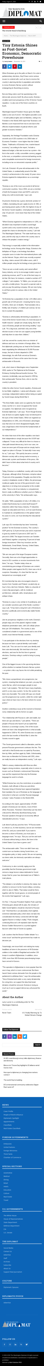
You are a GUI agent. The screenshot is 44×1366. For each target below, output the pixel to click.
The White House (10, 1215)
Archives (7, 1262)
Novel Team (6, 1013)
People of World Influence (13, 1115)
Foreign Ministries (10, 1151)
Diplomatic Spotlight (11, 1118)
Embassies (8, 1144)
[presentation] (36, 27)
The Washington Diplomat (18, 36)
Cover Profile (8, 1111)
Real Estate (8, 1197)
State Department (10, 1222)
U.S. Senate (8, 1233)
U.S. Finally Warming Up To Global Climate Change (32, 1014)
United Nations (9, 1147)
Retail (6, 1183)
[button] (41, 21)
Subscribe (7, 1265)
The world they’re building (14, 30)
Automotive (8, 1173)
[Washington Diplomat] (22, 12)
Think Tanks (8, 1154)
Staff (5, 1258)
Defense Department (11, 1226)
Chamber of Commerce (12, 1157)
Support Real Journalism (13, 1272)
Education (7, 1190)
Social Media (8, 1248)
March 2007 (32, 36)
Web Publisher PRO (15, 1362)
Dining (6, 1180)
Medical (7, 1176)
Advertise (7, 1255)
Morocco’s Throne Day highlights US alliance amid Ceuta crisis (21, 1066)
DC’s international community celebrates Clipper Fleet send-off (21, 1086)
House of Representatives (13, 1219)
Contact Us (8, 1251)
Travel (6, 1200)
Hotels (6, 1186)
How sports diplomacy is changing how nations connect (21, 1074)
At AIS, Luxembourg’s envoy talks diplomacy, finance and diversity (22, 1059)
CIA (5, 1229)
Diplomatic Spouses (11, 1287)
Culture (6, 1193)
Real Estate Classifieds (12, 1128)
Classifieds (8, 1125)
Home (6, 36)
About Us (7, 1268)
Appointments (9, 1121)
